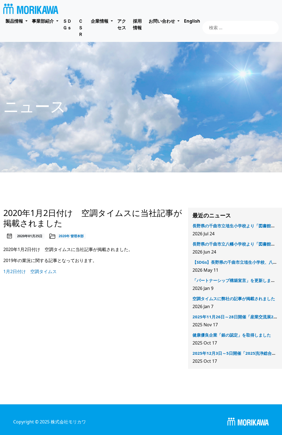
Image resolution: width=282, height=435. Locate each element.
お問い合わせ (162, 21)
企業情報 (100, 21)
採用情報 (137, 24)
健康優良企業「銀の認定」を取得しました (231, 335)
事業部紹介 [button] (43, 21)
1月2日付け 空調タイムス (30, 271)
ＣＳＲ (80, 27)
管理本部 (77, 236)
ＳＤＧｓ (67, 24)
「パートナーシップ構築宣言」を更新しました (235, 280)
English (192, 21)
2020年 (64, 236)
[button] (16, 20)
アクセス (121, 24)
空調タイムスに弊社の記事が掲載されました (233, 298)
